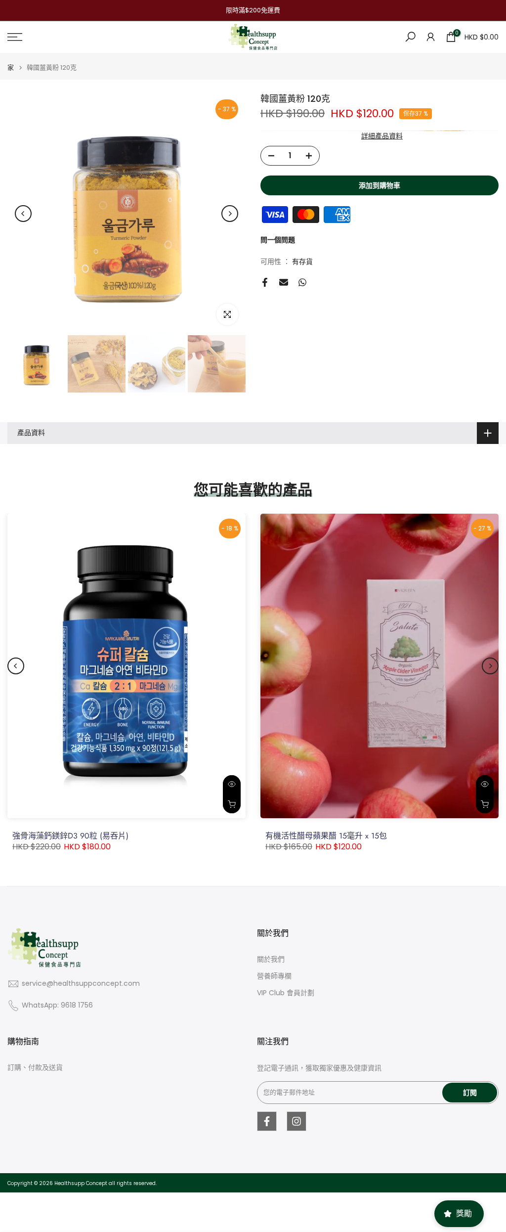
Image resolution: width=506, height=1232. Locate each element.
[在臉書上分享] (264, 282)
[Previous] (23, 213)
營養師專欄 (274, 976)
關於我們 (271, 959)
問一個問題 (277, 240)
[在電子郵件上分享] (283, 282)
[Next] (229, 213)
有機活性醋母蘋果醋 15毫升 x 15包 (326, 835)
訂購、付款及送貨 (35, 1067)
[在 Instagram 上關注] (296, 1121)
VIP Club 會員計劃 (285, 993)
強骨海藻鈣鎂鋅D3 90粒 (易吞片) (70, 835)
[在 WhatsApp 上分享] (302, 282)
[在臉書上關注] (267, 1121)
